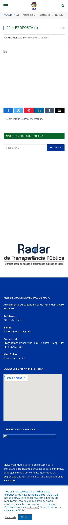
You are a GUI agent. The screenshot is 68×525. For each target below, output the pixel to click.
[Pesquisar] (63, 6)
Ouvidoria (9, 358)
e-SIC (22, 358)
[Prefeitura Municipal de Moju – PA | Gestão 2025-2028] (34, 5)
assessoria (44, 468)
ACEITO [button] (25, 517)
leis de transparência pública (39, 476)
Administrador (16, 37)
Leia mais (32, 507)
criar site (27, 464)
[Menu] (5, 6)
